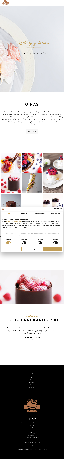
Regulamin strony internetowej (32, 442)
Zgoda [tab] (8, 213)
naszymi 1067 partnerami (13, 221)
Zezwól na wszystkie (52, 249)
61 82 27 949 (33, 433)
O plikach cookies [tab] (55, 213)
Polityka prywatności (32, 445)
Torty (31, 377)
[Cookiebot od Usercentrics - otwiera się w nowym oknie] (55, 209)
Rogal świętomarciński (31, 390)
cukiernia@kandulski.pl (32, 437)
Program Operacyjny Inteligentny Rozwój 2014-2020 (32, 449)
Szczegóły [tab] (24, 213)
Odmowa (11, 249)
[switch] (24, 242)
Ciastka (31, 382)
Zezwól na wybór (32, 249)
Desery (31, 385)
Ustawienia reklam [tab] (40, 213)
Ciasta (31, 380)
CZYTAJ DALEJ (32, 131)
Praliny (31, 387)
